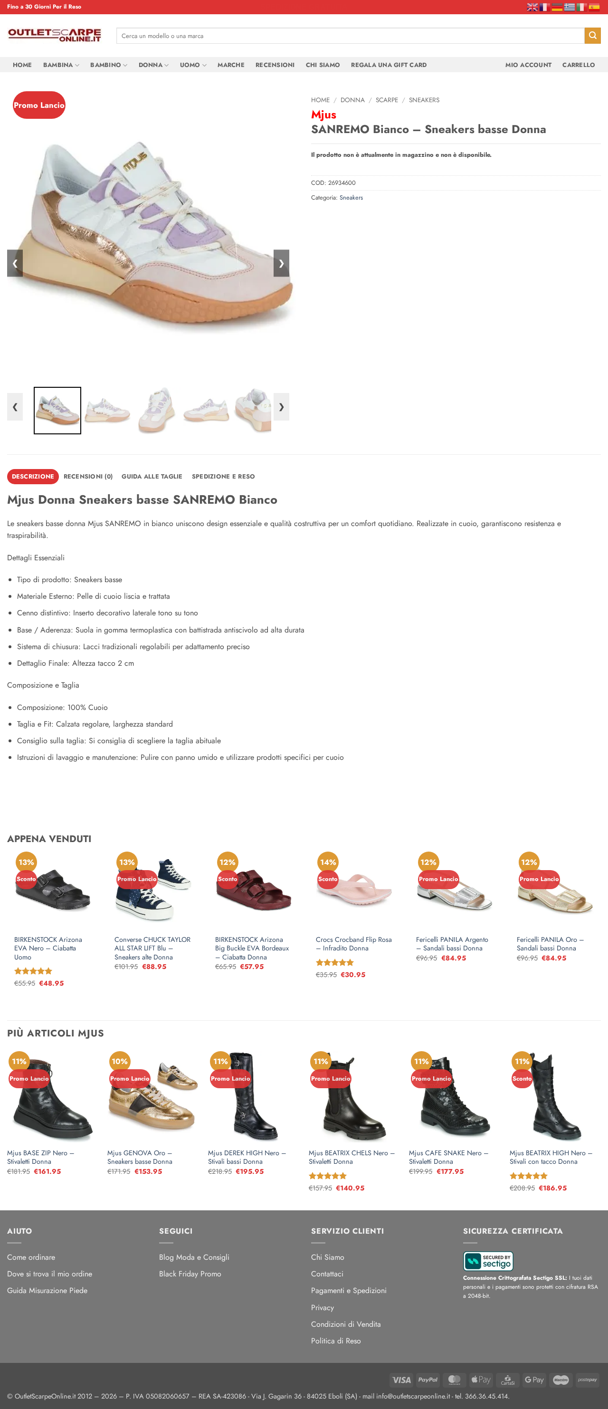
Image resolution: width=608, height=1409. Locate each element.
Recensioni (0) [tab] (88, 476)
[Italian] (582, 6)
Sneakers (424, 100)
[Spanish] (595, 6)
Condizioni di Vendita (346, 1324)
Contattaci (327, 1273)
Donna (150, 64)
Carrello (578, 64)
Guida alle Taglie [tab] (152, 476)
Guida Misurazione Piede (47, 1290)
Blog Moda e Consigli (194, 1257)
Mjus (323, 114)
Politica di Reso (336, 1340)
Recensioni (275, 64)
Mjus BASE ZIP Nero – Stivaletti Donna (41, 1157)
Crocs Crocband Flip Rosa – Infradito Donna (354, 944)
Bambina (58, 64)
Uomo (190, 64)
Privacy (322, 1307)
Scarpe (387, 100)
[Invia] (593, 36)
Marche (231, 64)
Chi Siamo (323, 64)
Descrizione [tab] (33, 476)
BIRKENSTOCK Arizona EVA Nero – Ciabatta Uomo (48, 948)
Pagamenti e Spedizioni (349, 1290)
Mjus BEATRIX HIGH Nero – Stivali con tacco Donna (551, 1157)
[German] (557, 6)
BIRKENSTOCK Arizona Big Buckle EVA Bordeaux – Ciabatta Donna (252, 948)
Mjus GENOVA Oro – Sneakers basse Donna (139, 1157)
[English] (533, 6)
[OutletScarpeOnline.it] (54, 36)
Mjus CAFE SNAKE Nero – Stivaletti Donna (449, 1157)
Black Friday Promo (190, 1273)
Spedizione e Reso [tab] (223, 476)
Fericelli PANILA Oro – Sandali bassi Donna (550, 944)
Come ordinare (31, 1257)
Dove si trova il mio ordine (49, 1273)
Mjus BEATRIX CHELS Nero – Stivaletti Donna (352, 1157)
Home (22, 64)
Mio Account (528, 64)
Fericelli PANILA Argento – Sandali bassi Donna (452, 944)
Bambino (105, 64)
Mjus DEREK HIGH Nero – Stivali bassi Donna (247, 1157)
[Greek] (570, 6)
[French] (545, 6)
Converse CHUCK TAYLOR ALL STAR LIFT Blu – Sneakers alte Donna (152, 948)
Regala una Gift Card (389, 64)
